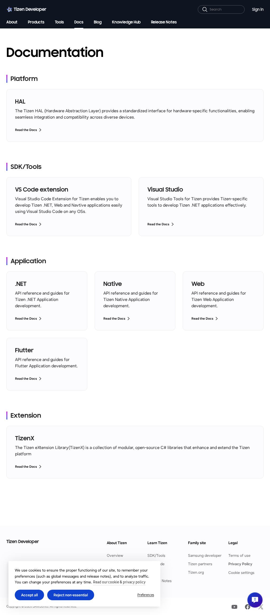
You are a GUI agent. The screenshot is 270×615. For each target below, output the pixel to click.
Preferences (145, 595)
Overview (115, 555)
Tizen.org (196, 572)
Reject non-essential (71, 595)
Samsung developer (204, 555)
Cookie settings (241, 572)
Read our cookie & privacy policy (119, 582)
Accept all (29, 595)
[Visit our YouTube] (234, 607)
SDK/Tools (156, 555)
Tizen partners (200, 564)
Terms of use (239, 555)
